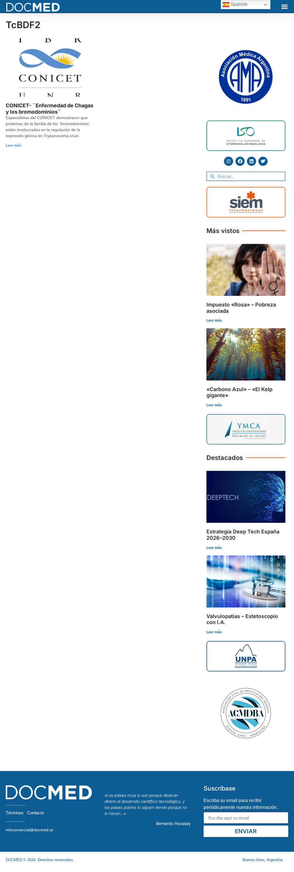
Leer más (13, 145)
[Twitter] (263, 161)
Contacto (35, 812)
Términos (15, 812)
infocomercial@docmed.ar (29, 830)
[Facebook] (240, 161)
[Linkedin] (251, 161)
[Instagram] (228, 161)
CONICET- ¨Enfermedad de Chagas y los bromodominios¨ (49, 108)
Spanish (238, 4)
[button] (284, 6)
